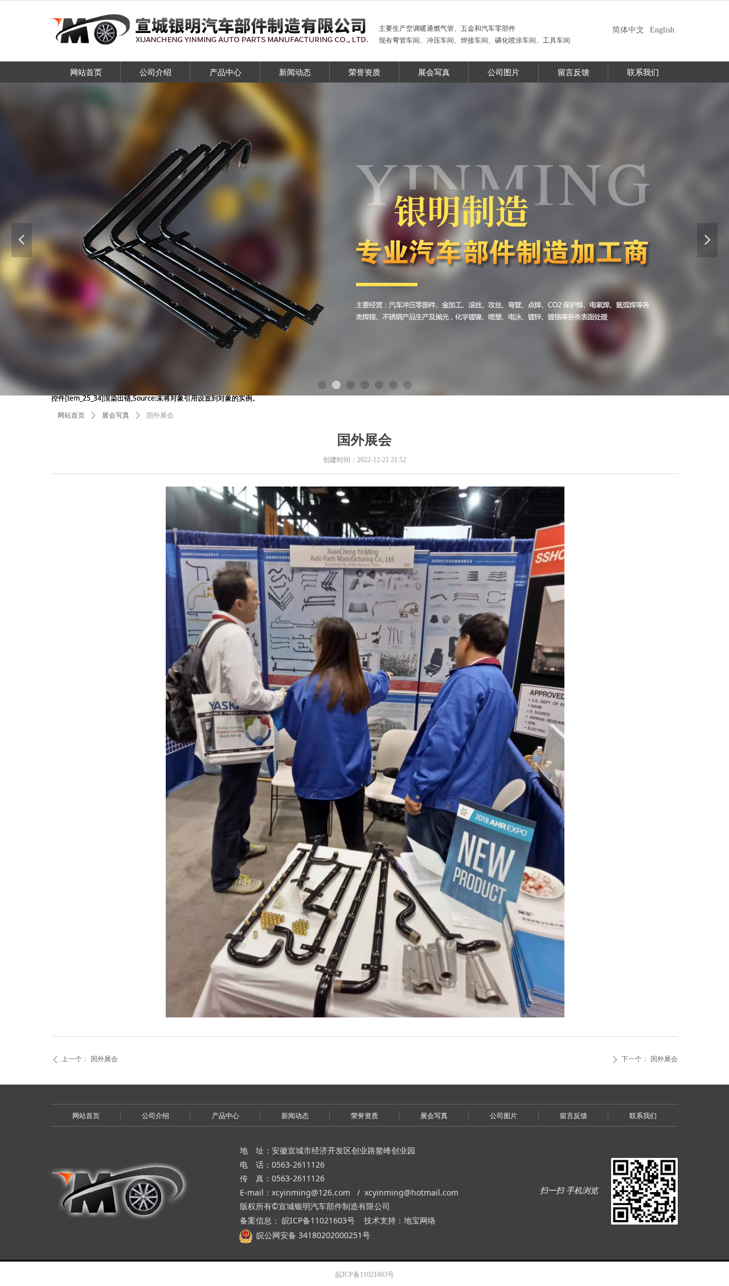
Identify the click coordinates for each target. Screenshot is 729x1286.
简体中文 (628, 30)
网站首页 (71, 415)
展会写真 (115, 415)
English (662, 30)
